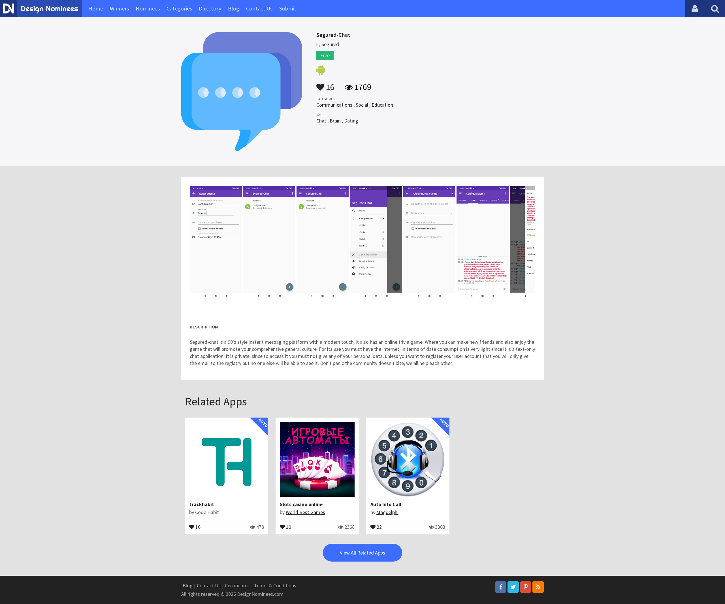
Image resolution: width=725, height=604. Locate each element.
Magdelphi (387, 512)
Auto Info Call (385, 504)
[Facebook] (500, 587)
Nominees (148, 8)
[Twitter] (513, 587)
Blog (233, 8)
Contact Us (259, 8)
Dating (351, 120)
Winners (119, 8)
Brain (335, 120)
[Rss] (538, 587)
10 (288, 526)
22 (379, 526)
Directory (210, 8)
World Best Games (305, 512)
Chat (321, 120)
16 (329, 84)
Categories (179, 8)
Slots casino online (301, 504)
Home (95, 8)
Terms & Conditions (275, 585)
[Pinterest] (525, 587)
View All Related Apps (362, 552)
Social (362, 105)
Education (382, 105)
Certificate (236, 585)
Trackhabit (201, 504)
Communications (334, 105)
